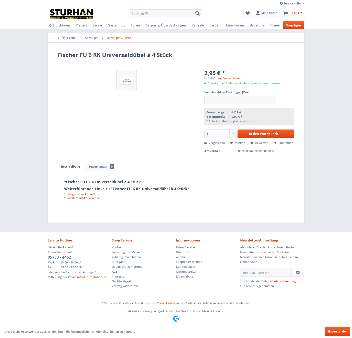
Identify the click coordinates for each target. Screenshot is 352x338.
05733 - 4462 (59, 257)
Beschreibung (70, 166)
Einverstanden (337, 331)
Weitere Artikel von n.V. (83, 198)
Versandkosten (166, 303)
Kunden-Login (185, 267)
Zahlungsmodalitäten (126, 257)
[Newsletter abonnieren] (297, 273)
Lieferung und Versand (127, 252)
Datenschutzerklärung (127, 267)
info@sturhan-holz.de (92, 277)
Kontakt (117, 247)
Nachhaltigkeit (122, 281)
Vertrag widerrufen (125, 286)
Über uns (182, 252)
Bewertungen (100, 166)
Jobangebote (184, 276)
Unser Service (185, 247)
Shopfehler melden (189, 262)
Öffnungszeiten (186, 271)
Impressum (119, 276)
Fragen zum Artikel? (81, 194)
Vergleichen (216, 143)
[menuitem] (166, 13)
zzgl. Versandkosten (229, 78)
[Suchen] (197, 13)
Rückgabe (118, 262)
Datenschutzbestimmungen (280, 281)
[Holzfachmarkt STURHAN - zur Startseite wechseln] (71, 14)
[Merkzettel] (247, 13)
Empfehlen (285, 143)
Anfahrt (181, 257)
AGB (115, 271)
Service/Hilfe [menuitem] (292, 3)
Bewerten (261, 143)
